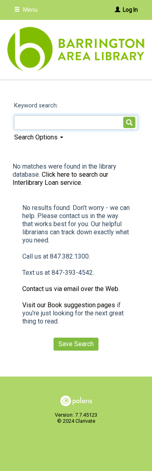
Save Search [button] (76, 344)
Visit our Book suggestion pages (68, 305)
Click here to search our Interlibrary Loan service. (60, 178)
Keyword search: (37, 105)
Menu (30, 9)
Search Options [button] (36, 137)
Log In (130, 9)
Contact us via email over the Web (70, 289)
